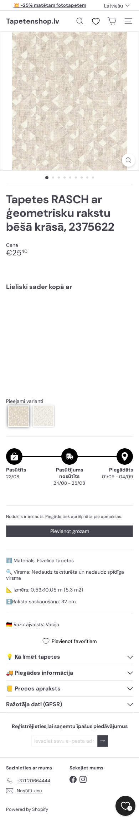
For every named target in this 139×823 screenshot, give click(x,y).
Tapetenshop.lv (32, 21)
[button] (18, 416)
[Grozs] (112, 21)
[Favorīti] (96, 21)
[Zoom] (128, 160)
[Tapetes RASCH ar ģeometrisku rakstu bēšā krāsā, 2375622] (69, 317)
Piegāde (53, 516)
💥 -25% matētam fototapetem (50, 5)
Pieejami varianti (24, 401)
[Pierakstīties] (102, 741)
